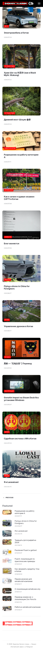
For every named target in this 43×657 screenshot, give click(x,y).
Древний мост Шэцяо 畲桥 (17, 119)
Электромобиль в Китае (16, 33)
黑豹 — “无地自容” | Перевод (18, 363)
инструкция (9, 391)
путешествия (9, 66)
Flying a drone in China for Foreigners (26, 522)
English (7, 279)
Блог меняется (11, 243)
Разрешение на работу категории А (24, 512)
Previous (9, 497)
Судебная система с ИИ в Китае (20, 438)
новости (8, 237)
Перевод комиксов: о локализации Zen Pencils (25, 598)
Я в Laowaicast (11, 482)
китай (7, 319)
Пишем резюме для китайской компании (23, 580)
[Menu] (37, 3)
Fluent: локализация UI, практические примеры (25, 560)
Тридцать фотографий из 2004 (25, 541)
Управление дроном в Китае (18, 326)
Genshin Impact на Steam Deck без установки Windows (21, 398)
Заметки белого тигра (21, 644)
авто (6, 26)
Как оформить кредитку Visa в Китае (27, 570)
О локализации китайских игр (27, 589)
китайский (9, 190)
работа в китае (10, 148)
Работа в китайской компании (27, 607)
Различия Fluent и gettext (26, 550)
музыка (7, 357)
